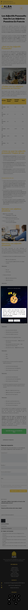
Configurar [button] (17, 320)
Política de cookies (7, 315)
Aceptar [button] (10, 320)
